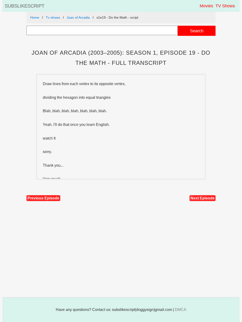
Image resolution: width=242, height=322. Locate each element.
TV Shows (225, 6)
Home (34, 17)
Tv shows (53, 17)
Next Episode (202, 198)
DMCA (180, 310)
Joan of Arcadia (78, 17)
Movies (206, 6)
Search (196, 30)
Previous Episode (43, 198)
